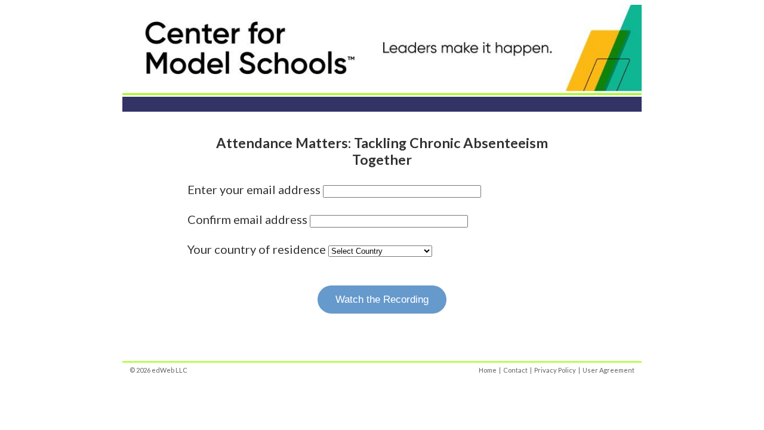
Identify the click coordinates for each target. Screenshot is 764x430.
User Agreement (608, 370)
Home (488, 370)
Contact (515, 370)
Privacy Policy (555, 370)
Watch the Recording (382, 299)
